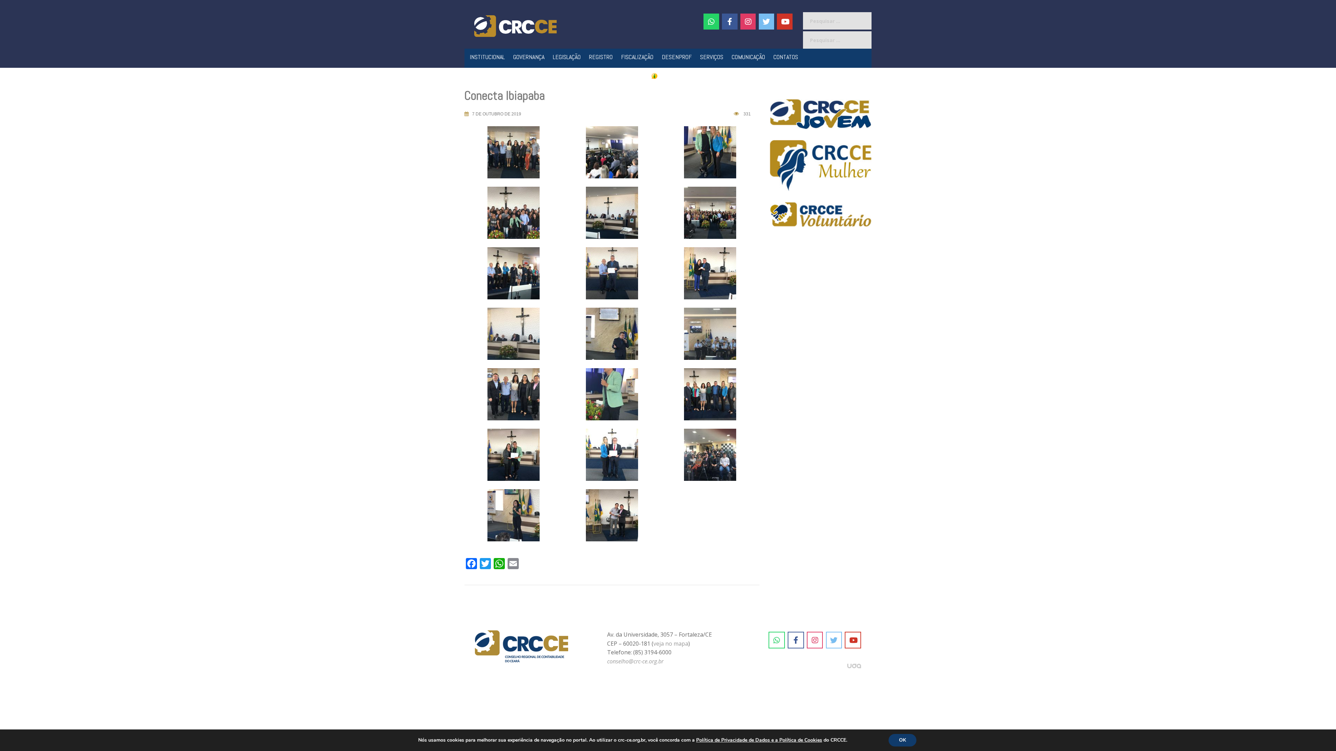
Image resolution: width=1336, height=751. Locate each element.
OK (902, 740)
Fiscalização (637, 57)
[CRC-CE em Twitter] (766, 22)
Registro (601, 57)
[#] (748, 22)
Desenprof (677, 57)
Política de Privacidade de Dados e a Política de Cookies (759, 740)
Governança (528, 57)
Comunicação (748, 57)
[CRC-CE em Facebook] (730, 22)
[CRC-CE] (515, 25)
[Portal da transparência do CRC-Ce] (668, 76)
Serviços (711, 57)
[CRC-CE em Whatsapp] (711, 22)
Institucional (487, 57)
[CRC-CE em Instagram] (815, 640)
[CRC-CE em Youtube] (785, 22)
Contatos (785, 57)
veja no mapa (670, 643)
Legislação (567, 57)
